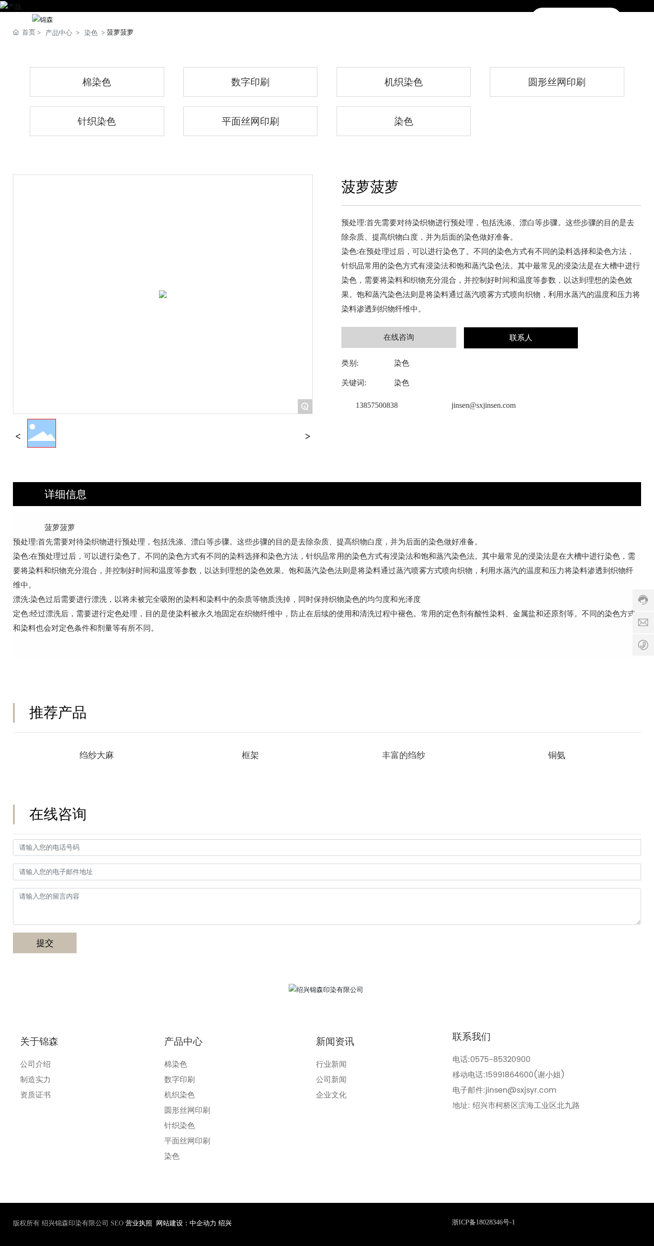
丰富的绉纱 (403, 755)
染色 (403, 121)
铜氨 (556, 755)
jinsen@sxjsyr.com (520, 1090)
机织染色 (403, 82)
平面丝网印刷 (250, 121)
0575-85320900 (500, 1059)
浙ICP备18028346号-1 (483, 1222)
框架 (250, 755)
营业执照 (138, 1223)
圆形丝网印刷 (557, 82)
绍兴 (225, 1223)
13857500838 (377, 405)
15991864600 (509, 1075)
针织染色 (97, 121)
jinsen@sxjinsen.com (483, 405)
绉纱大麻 (96, 755)
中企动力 (203, 1223)
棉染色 (96, 82)
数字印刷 (250, 82)
